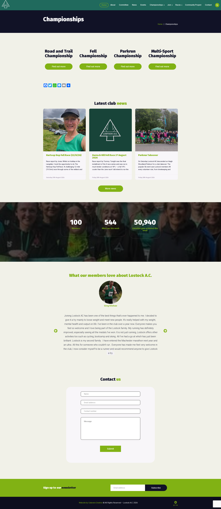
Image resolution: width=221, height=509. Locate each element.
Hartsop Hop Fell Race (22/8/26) (63, 155)
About (112, 5)
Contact (208, 5)
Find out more (58, 66)
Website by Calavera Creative (91, 503)
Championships (156, 5)
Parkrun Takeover (148, 155)
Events (143, 5)
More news (110, 188)
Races (178, 5)
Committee (123, 5)
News (134, 5)
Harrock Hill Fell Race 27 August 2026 (109, 156)
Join (169, 5)
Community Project (193, 5)
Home (104, 5)
